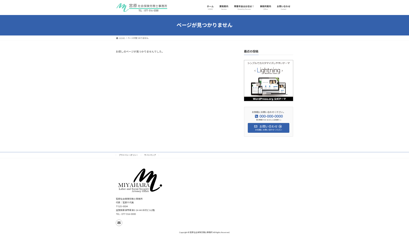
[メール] (119, 223)
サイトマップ (150, 155)
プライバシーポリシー (128, 155)
